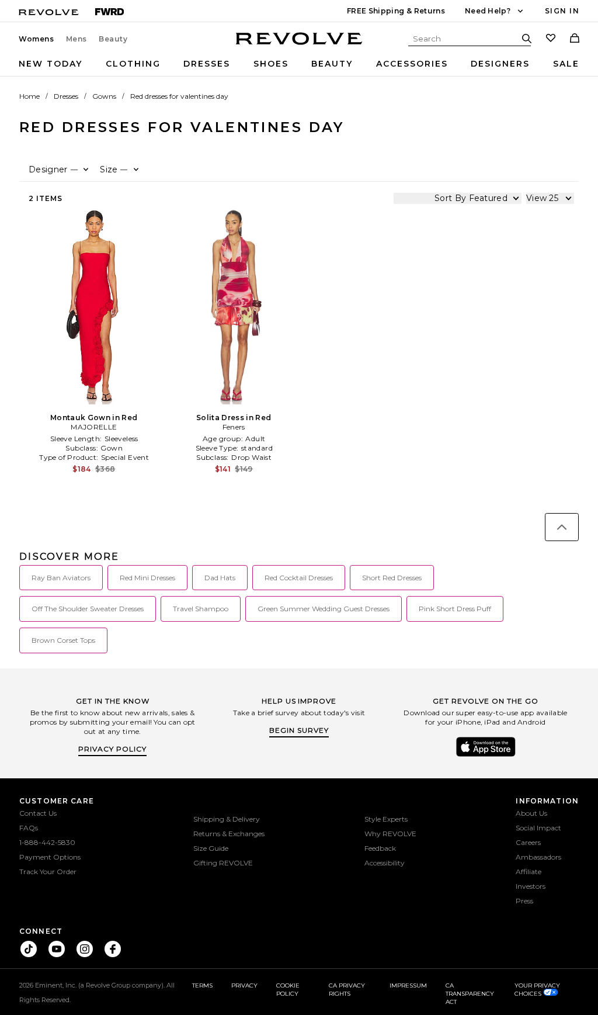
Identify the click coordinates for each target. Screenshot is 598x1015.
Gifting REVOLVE (223, 862)
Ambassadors (538, 857)
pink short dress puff (455, 608)
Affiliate (528, 871)
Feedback (380, 848)
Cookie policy (288, 989)
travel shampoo (200, 608)
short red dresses (392, 577)
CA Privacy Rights (347, 989)
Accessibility (384, 862)
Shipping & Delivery (226, 819)
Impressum (408, 985)
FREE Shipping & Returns (396, 10)
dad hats (219, 577)
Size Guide (210, 848)
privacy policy (112, 748)
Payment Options (50, 857)
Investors (530, 886)
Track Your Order (48, 871)
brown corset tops (63, 640)
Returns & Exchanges (229, 833)
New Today (50, 63)
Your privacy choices (537, 989)
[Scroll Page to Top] (562, 527)
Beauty (113, 39)
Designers (500, 63)
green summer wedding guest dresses (324, 608)
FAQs (28, 827)
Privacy (244, 985)
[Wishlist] (550, 39)
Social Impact (538, 827)
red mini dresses (147, 577)
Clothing (133, 63)
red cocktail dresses (299, 577)
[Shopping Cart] (574, 39)
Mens (76, 39)
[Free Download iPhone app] (486, 755)
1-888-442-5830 (47, 842)
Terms (202, 985)
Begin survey (299, 730)
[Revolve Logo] (299, 45)
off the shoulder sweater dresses (88, 608)
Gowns (104, 96)
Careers (528, 842)
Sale (566, 63)
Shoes (270, 63)
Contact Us (38, 813)
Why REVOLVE (390, 833)
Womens (36, 39)
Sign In (562, 10)
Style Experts (386, 819)
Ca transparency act (470, 994)
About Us (531, 813)
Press (524, 900)
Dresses (206, 63)
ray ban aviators (61, 577)
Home (29, 96)
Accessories (412, 63)
